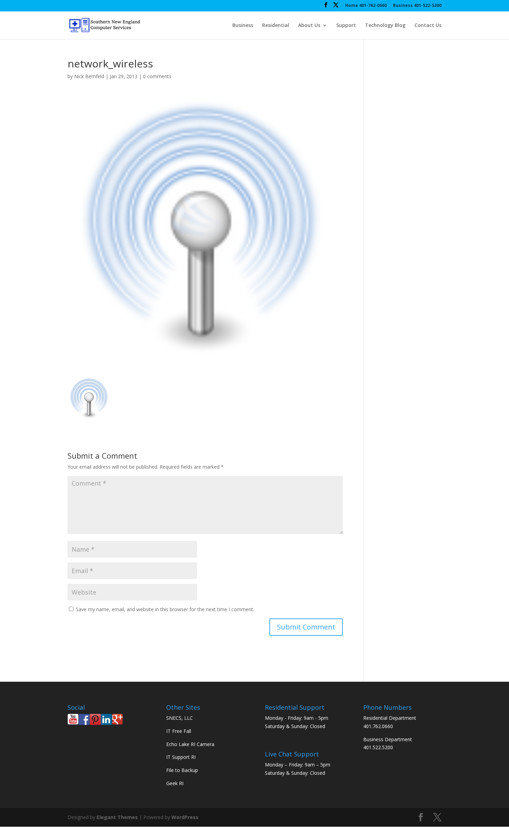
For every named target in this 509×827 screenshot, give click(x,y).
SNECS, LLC (179, 718)
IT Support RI (181, 757)
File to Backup (182, 770)
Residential (275, 25)
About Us (309, 25)
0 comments (157, 76)
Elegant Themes (117, 817)
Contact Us (427, 25)
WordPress (184, 817)
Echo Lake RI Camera (190, 744)
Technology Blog (385, 25)
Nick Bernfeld (89, 76)
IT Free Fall (178, 731)
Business (242, 25)
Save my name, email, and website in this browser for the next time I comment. (165, 609)
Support (346, 25)
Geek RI (175, 783)
